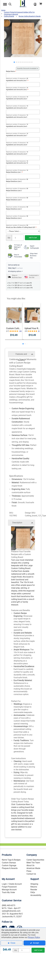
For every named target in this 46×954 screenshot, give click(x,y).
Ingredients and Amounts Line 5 (16, 117)
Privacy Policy (34, 937)
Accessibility (35, 895)
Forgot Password (9, 887)
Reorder (33, 889)
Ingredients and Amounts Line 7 (16, 135)
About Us (30, 865)
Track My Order (8, 892)
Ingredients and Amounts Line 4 (16, 108)
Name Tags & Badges (11, 860)
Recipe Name (11, 71)
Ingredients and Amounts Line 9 (16, 154)
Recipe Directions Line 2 (14, 181)
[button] (14, 62)
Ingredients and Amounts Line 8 (16, 145)
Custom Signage (9, 865)
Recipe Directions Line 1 (14, 172)
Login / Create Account (12, 884)
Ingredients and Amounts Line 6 (16, 126)
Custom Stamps (9, 862)
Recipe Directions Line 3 (14, 190)
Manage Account (9, 889)
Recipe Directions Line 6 (14, 218)
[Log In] (36, 4)
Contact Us (31, 874)
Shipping (34, 884)
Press (28, 871)
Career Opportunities (35, 860)
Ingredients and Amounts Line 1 (17, 80)
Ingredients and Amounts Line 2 (17, 89)
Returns (33, 887)
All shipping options (15, 271)
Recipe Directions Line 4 (14, 200)
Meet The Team (33, 862)
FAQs (32, 892)
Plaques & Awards (10, 868)
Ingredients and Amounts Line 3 (16, 99)
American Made (33, 868)
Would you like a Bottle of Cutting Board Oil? (21, 227)
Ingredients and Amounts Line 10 (17, 163)
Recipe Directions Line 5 (14, 209)
